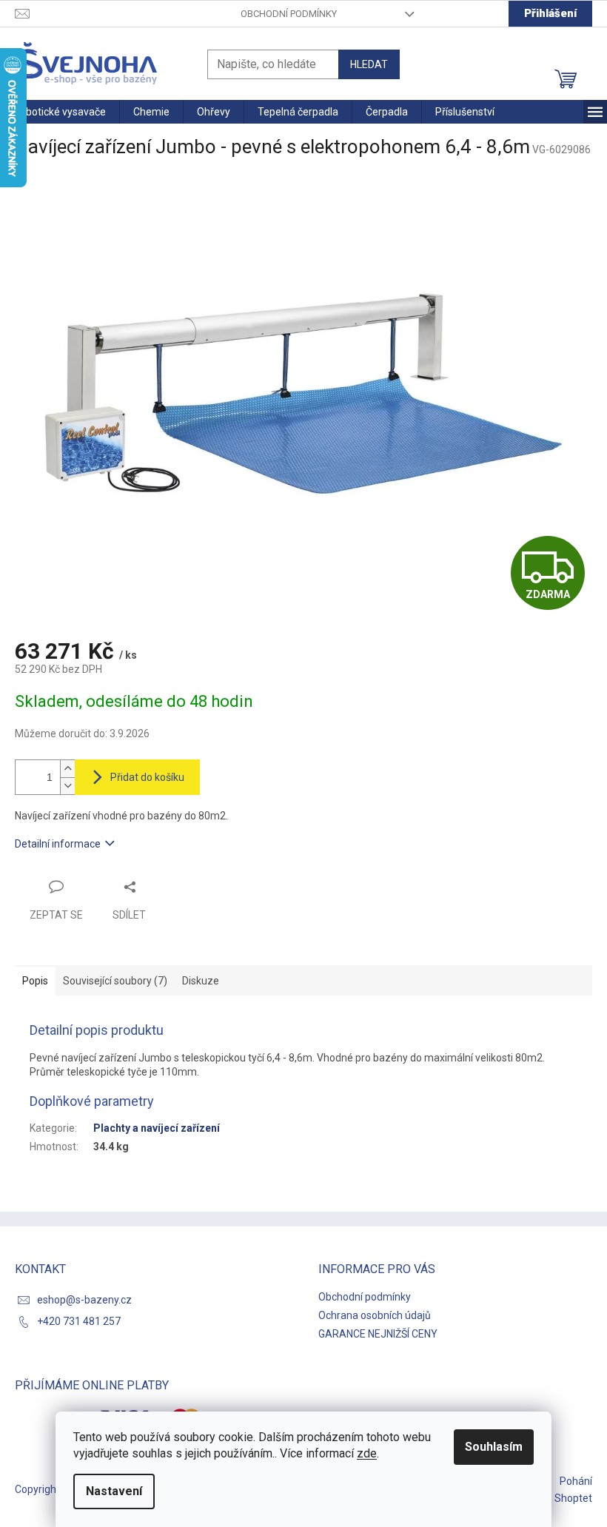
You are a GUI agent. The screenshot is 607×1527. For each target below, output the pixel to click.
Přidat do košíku (147, 777)
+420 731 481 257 (79, 1321)
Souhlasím (494, 1447)
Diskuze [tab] (200, 981)
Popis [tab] (35, 981)
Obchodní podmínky (289, 13)
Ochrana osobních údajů (374, 1315)
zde (367, 1453)
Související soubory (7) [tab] (115, 981)
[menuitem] (59, 112)
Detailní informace (58, 844)
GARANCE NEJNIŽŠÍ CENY (377, 1334)
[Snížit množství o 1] (67, 785)
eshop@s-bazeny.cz (84, 1300)
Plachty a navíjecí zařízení (156, 1128)
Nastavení (114, 1491)
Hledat (369, 64)
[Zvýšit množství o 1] (67, 768)
